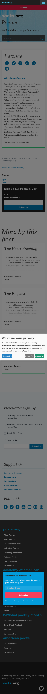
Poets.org (7, 3)
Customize (7, 356)
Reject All (29, 356)
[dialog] (23, 347)
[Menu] (43, 2)
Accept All (39, 356)
